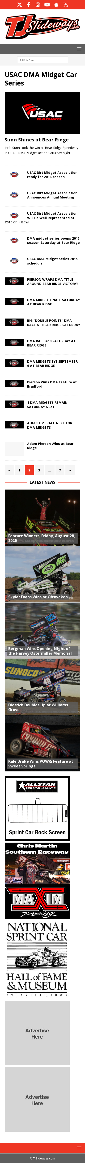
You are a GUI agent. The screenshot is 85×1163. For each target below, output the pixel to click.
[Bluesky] (65, 4)
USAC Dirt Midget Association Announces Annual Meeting (52, 195)
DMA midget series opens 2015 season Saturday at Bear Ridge (53, 240)
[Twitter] (19, 4)
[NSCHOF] (37, 996)
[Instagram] (38, 4)
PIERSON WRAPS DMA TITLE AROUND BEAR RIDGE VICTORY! (52, 281)
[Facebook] (29, 4)
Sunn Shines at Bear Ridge (37, 139)
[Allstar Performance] (37, 838)
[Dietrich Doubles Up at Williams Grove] (42, 687)
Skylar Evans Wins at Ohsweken (38, 596)
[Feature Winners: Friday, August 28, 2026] (42, 518)
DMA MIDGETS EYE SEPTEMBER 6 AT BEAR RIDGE (52, 363)
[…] (7, 158)
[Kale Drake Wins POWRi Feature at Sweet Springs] (42, 743)
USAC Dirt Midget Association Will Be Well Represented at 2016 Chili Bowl (41, 217)
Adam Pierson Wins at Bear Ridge (50, 445)
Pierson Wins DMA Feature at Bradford (52, 384)
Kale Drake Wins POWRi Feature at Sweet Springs (40, 764)
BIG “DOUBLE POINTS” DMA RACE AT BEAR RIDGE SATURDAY (53, 322)
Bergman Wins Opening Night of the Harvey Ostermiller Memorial (40, 651)
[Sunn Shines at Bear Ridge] (42, 113)
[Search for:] (42, 59)
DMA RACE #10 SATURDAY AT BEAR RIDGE (51, 343)
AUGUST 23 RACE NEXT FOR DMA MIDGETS (49, 425)
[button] (78, 48)
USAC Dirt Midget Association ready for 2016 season (52, 174)
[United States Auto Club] (14, 175)
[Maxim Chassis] (37, 916)
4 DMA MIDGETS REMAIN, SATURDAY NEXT (47, 404)
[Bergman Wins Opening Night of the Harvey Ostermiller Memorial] (42, 630)
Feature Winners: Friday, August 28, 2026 (41, 538)
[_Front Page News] (14, 195)
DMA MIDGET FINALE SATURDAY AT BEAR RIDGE (53, 302)
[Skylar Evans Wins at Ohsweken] (42, 574)
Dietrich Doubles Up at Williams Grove (38, 707)
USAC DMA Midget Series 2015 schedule (52, 261)
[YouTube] (47, 4)
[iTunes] (56, 4)
